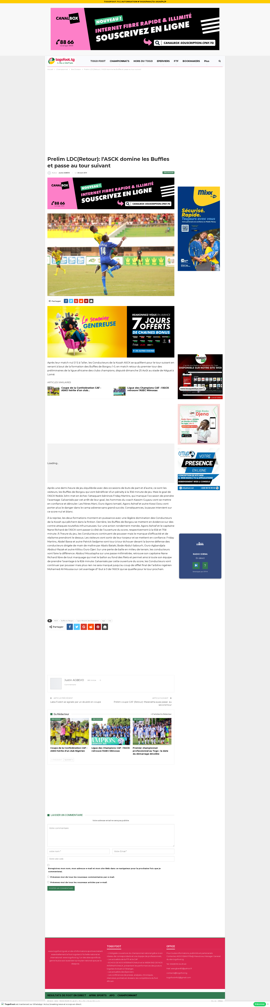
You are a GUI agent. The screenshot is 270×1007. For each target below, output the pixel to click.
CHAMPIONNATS (119, 61)
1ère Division (168, 172)
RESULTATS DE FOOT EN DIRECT (66, 995)
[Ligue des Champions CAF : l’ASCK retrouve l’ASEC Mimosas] (119, 391)
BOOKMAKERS (191, 61)
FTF (176, 61)
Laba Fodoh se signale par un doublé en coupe (75, 702)
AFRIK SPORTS (98, 995)
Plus (206, 61)
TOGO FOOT (98, 61)
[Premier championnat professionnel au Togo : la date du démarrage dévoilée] (152, 731)
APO (112, 995)
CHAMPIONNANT (127, 995)
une (109, 621)
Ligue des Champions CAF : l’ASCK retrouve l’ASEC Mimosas (148, 389)
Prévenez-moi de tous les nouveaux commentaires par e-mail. (82, 877)
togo (103, 621)
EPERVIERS (163, 61)
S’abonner (260, 1004)
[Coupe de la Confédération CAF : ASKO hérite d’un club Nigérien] (53, 391)
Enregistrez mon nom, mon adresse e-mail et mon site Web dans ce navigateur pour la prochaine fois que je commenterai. (104, 870)
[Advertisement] (135, 92)
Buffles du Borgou (67, 621)
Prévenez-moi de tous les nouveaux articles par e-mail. (78, 882)
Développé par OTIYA (200, 572)
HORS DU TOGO (143, 61)
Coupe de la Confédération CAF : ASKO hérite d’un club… (81, 389)
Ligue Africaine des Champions (88, 621)
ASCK (56, 621)
